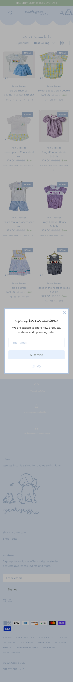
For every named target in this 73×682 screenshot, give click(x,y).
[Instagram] (33, 366)
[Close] (64, 313)
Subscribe (36, 354)
